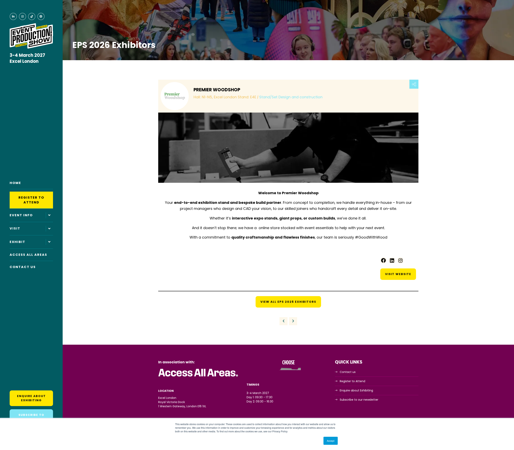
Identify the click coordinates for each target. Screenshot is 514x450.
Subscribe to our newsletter (359, 400)
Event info (21, 215)
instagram (22, 16)
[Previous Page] (283, 321)
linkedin (13, 16)
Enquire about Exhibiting (31, 398)
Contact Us (23, 267)
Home (15, 183)
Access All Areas (28, 254)
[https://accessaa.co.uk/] (198, 377)
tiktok (31, 16)
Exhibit (17, 242)
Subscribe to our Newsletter (31, 417)
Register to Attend (31, 200)
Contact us (348, 372)
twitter (41, 16)
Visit (15, 228)
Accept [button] (330, 440)
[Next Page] (293, 321)
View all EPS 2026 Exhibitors (288, 302)
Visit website (398, 274)
